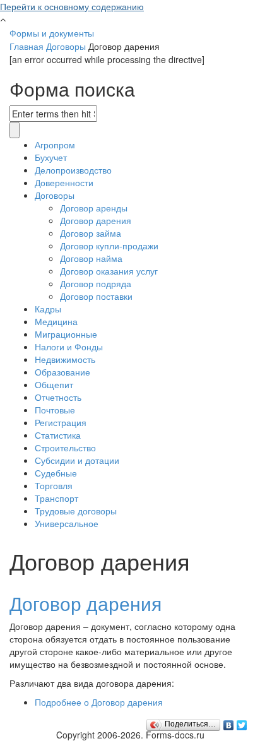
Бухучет (51, 157)
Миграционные (66, 334)
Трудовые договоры (76, 510)
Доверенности (64, 182)
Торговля (54, 485)
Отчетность (58, 397)
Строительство (65, 447)
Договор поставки (96, 296)
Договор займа (90, 233)
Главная (26, 46)
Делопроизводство (73, 169)
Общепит (54, 384)
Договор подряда (95, 283)
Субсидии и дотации (77, 460)
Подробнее (99, 702)
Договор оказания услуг (109, 270)
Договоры (66, 46)
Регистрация (60, 422)
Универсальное (66, 523)
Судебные (56, 472)
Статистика (58, 435)
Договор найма (91, 258)
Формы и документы (51, 33)
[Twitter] (242, 722)
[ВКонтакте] (228, 722)
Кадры (48, 308)
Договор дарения (95, 220)
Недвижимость (65, 359)
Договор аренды (93, 207)
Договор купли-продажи (109, 245)
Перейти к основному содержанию (72, 6)
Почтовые (55, 409)
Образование (62, 371)
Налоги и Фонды (69, 346)
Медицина (56, 321)
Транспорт (56, 498)
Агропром (55, 144)
